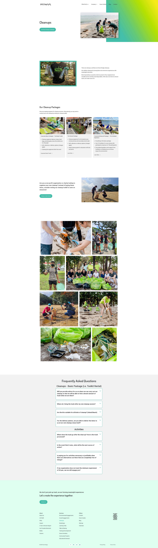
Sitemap (81, 523)
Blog (110, 4)
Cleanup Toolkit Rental (46, 196)
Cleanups (61, 520)
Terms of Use (112, 544)
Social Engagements (64, 518)
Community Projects (64, 536)
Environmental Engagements (66, 515)
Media (41, 530)
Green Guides (103, 4)
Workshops (62, 523)
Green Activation (63, 533)
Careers (41, 533)
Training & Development (65, 530)
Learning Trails (62, 525)
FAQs (41, 520)
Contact (115, 4)
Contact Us (43, 502)
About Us (42, 515)
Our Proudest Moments (45, 528)
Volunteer (81, 525)
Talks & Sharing (63, 528)
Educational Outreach (64, 538)
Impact (41, 523)
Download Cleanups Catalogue (47, 29)
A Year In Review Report (45, 525)
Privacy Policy (102, 544)
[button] (85, 4)
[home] (46, 4)
